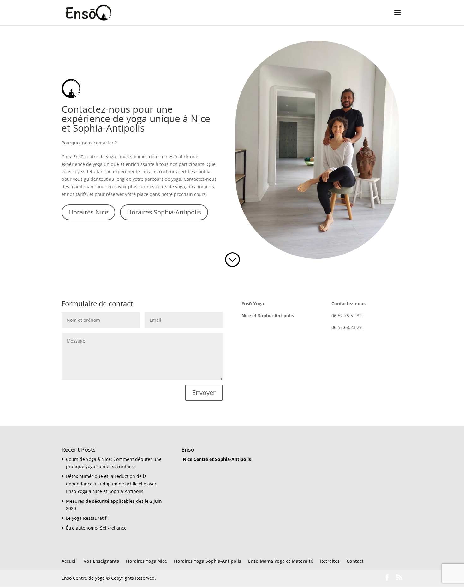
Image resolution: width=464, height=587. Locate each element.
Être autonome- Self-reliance (96, 528)
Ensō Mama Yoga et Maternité (280, 561)
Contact (355, 561)
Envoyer (204, 392)
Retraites (330, 561)
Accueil (69, 561)
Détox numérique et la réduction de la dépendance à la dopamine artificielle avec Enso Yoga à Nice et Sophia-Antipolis (111, 483)
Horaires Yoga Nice (146, 561)
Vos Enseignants (101, 561)
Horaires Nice (88, 212)
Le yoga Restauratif (86, 518)
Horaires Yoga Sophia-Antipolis (207, 561)
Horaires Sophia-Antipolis (164, 212)
